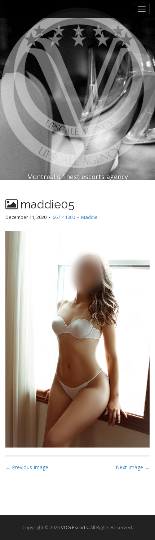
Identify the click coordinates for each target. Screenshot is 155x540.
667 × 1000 (64, 217)
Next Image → (133, 467)
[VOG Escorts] (77, 72)
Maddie (89, 217)
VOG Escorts (74, 527)
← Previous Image (26, 467)
